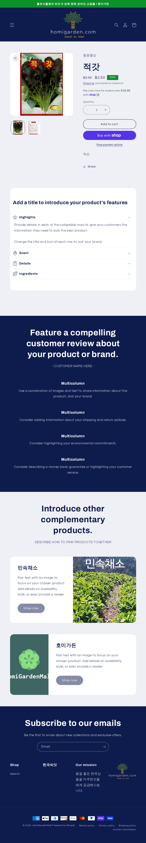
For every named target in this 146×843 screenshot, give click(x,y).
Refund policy (87, 826)
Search (15, 773)
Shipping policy (127, 826)
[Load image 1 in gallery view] (18, 127)
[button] (12, 25)
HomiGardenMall (42, 825)
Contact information (124, 830)
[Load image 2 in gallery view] (33, 127)
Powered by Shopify (63, 825)
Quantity (88, 102)
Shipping (88, 83)
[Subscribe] (104, 746)
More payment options (109, 145)
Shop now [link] (31, 608)
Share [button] (92, 166)
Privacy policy (107, 826)
